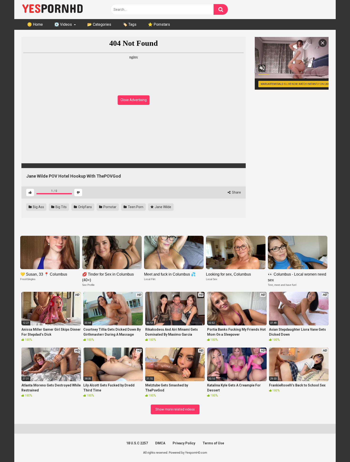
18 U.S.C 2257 (137, 443)
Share (236, 192)
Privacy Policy (184, 443)
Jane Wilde (162, 207)
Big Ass (38, 207)
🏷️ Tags (129, 24)
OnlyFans (84, 207)
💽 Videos (63, 24)
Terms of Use (213, 443)
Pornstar (109, 207)
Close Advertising (133, 100)
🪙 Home (35, 24)
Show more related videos (175, 409)
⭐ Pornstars (159, 24)
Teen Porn (135, 207)
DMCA (160, 443)
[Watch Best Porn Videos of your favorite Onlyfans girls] (52, 9)
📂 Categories (99, 24)
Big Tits (61, 207)
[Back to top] (334, 447)
